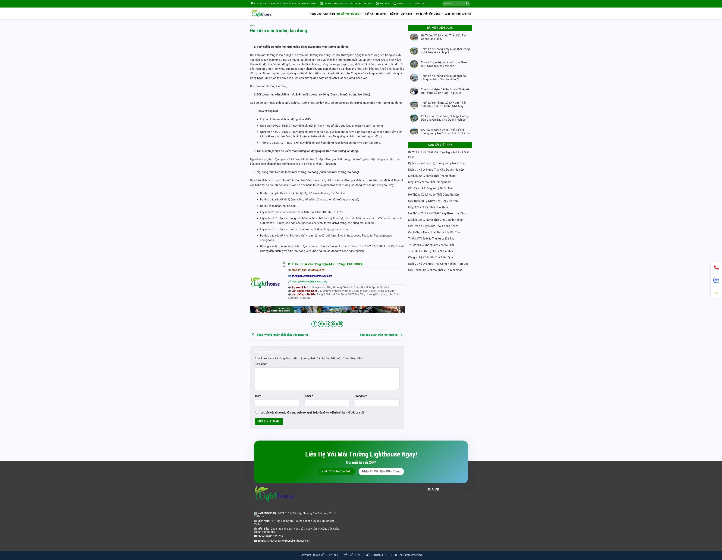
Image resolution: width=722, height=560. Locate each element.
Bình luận (261, 364)
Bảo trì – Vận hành (401, 13)
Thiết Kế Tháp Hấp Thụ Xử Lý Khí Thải (431, 238)
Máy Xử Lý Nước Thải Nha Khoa (428, 207)
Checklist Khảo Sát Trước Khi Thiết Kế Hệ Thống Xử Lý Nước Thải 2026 (445, 91)
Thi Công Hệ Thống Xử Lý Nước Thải (431, 245)
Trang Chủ (315, 13)
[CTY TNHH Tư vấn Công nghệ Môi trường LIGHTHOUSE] (261, 13)
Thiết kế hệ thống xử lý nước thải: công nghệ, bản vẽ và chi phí (445, 50)
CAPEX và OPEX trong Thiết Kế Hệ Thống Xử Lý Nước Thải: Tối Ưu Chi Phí (445, 131)
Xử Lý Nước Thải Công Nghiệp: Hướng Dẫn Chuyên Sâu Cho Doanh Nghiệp (445, 118)
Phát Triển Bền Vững (428, 13)
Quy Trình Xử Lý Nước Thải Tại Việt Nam (433, 201)
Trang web (361, 396)
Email (309, 396)
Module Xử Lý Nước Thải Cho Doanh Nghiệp (435, 219)
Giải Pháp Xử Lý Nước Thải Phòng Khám (433, 226)
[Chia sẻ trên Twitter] (321, 324)
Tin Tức (456, 13)
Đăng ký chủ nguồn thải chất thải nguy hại (282, 334)
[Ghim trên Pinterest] (334, 324)
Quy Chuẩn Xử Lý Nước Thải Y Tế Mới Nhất (435, 270)
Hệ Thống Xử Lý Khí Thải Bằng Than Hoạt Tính (437, 213)
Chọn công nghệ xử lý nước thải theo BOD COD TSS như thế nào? (444, 64)
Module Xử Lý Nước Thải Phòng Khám (432, 176)
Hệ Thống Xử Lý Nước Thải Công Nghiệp (433, 194)
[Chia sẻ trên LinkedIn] (340, 324)
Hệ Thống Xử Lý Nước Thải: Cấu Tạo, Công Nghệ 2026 (444, 37)
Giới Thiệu (329, 13)
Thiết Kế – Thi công (374, 13)
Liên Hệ (466, 13)
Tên (258, 396)
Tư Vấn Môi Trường (348, 13)
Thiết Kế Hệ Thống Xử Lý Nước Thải (430, 251)
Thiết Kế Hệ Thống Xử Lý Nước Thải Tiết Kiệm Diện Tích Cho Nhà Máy (443, 104)
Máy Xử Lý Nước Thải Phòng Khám (429, 182)
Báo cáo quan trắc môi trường (379, 334)
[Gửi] (467, 4)
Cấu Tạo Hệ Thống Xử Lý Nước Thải (430, 188)
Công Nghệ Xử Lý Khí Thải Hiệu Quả (430, 257)
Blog (252, 25)
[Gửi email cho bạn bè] (327, 324)
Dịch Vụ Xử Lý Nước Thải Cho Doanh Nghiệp (436, 169)
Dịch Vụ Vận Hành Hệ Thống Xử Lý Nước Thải (436, 163)
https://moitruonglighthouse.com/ (309, 281)
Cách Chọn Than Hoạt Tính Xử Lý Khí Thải (434, 232)
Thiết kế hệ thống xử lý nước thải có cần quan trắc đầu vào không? (443, 77)
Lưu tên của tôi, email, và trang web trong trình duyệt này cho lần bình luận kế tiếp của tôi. (312, 412)
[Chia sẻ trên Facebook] (314, 324)
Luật (447, 13)
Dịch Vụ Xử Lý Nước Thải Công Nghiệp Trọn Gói (438, 263)
